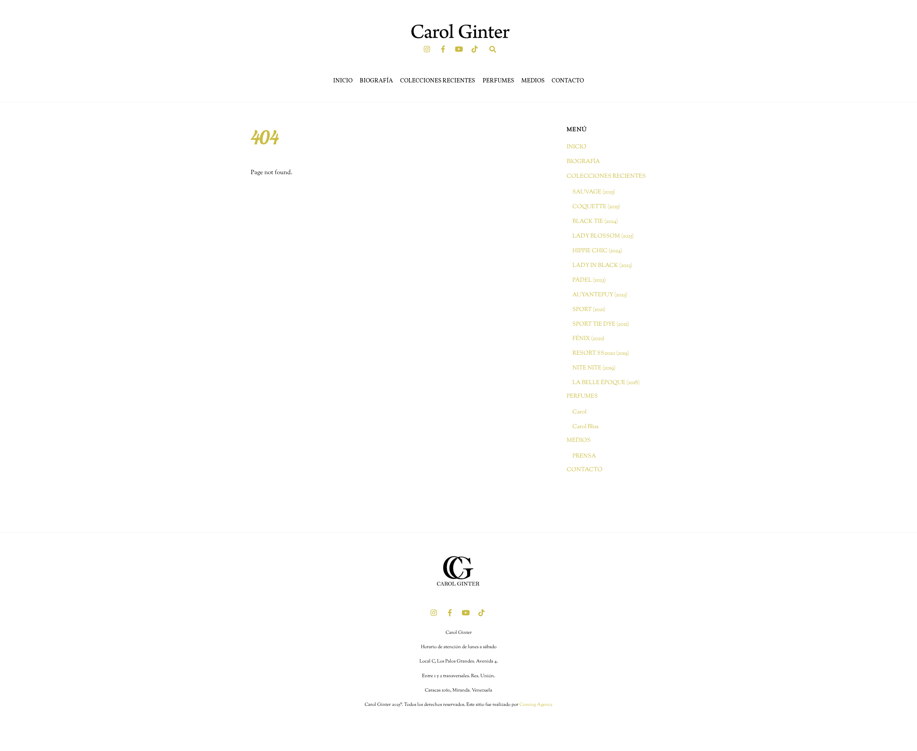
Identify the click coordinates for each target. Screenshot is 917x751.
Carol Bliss (585, 426)
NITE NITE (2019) (593, 368)
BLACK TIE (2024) (595, 221)
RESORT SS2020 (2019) (600, 353)
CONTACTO (568, 81)
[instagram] (427, 49)
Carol (579, 412)
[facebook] (443, 49)
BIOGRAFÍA (376, 81)
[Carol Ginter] (458, 594)
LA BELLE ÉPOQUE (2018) (606, 382)
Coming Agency (535, 705)
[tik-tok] (474, 49)
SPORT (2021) (588, 309)
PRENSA (584, 456)
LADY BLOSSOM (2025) (603, 236)
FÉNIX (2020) (588, 338)
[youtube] (459, 49)
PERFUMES (498, 81)
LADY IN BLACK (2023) (602, 265)
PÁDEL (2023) (589, 280)
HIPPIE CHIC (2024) (597, 251)
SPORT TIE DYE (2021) (600, 324)
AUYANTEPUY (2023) (599, 295)
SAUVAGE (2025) (593, 192)
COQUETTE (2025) (596, 206)
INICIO (342, 81)
